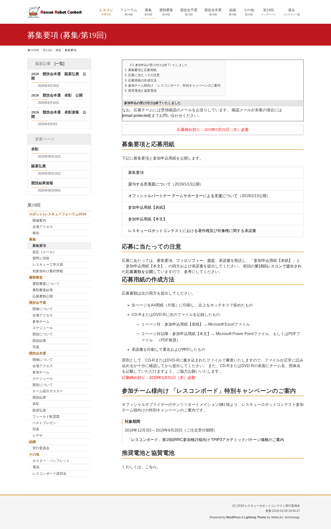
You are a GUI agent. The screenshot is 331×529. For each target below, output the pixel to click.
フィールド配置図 (46, 416)
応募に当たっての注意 (144, 75)
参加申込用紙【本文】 (147, 219)
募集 (32, 239)
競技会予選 (37, 303)
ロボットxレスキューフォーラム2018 (57, 214)
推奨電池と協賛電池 (142, 90)
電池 (35, 467)
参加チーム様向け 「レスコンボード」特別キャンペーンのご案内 (174, 85)
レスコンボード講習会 (49, 473)
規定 (211, 260)
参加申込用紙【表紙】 (147, 207)
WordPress (233, 517)
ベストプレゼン (44, 423)
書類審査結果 (42, 290)
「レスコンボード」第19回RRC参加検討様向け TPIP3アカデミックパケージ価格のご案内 (205, 440)
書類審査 (36, 277)
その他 (34, 454)
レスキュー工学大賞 (47, 264)
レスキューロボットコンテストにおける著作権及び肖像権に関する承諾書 (192, 231)
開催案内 (39, 220)
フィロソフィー (189, 260)
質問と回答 (40, 258)
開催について (42, 309)
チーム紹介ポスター (47, 391)
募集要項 (136, 172)
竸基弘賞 (39, 410)
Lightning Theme (255, 517)
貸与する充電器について (149, 184)
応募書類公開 (42, 296)
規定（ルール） (44, 252)
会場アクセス (42, 227)
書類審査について (46, 284)
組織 (32, 442)
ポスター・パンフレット (51, 461)
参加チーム (40, 321)
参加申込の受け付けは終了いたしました (161, 65)
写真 (35, 347)
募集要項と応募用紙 (142, 70)
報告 (35, 233)
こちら (151, 467)
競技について (42, 334)
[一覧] (59, 64)
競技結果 (39, 341)
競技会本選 (37, 353)
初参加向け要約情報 (47, 271)
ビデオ (37, 435)
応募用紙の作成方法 (142, 80)
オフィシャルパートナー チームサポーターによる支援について (183, 196)
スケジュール (42, 328)
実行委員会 (40, 448)
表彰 (35, 404)
